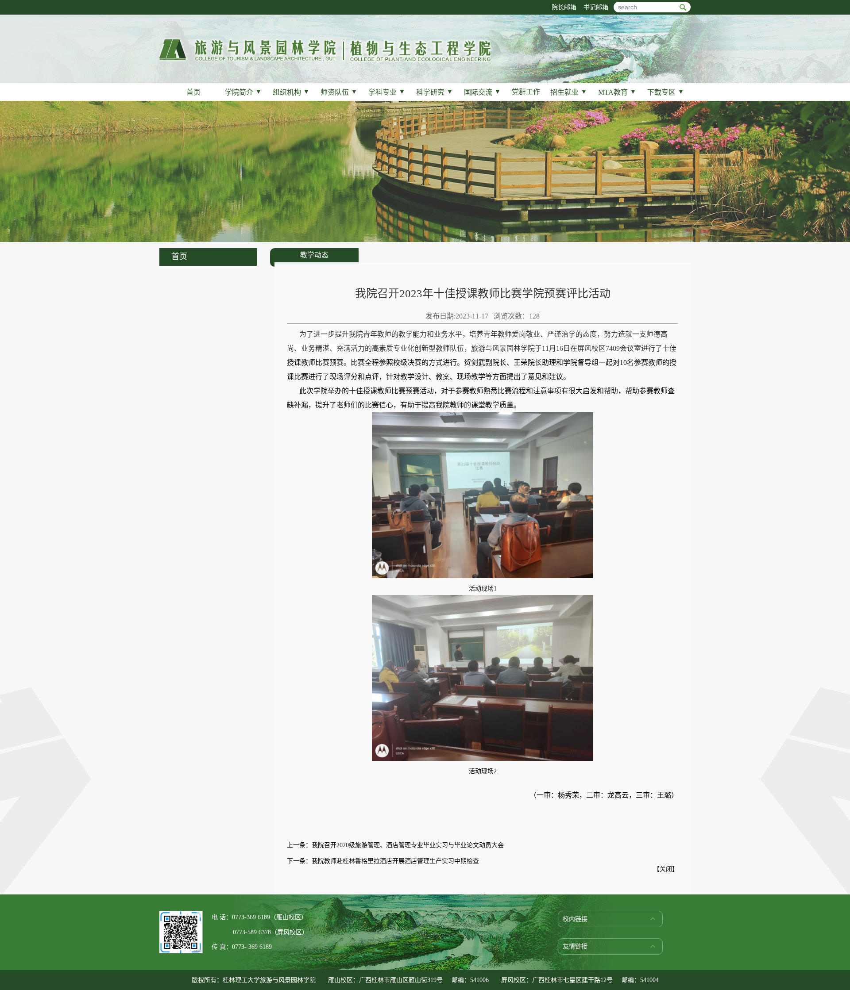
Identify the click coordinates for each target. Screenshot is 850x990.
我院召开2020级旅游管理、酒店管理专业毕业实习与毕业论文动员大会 (408, 845)
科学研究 (434, 92)
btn (683, 7)
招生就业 (568, 92)
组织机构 (291, 92)
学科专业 (386, 92)
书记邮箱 (595, 7)
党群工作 (526, 92)
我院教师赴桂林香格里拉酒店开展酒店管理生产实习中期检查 (395, 861)
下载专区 (665, 92)
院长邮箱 (564, 7)
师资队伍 (339, 92)
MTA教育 (617, 92)
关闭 (666, 869)
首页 (193, 92)
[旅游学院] (325, 60)
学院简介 (243, 92)
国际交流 (482, 92)
